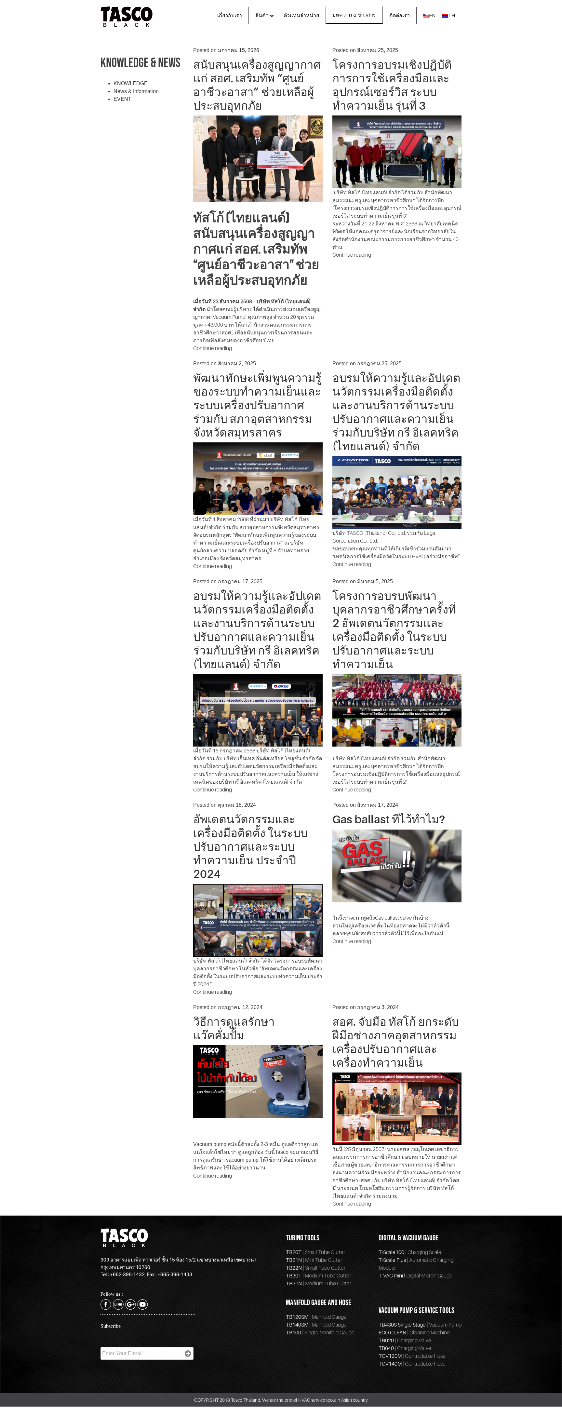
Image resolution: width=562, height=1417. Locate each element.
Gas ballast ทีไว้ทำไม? (388, 819)
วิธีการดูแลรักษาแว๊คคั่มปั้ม (234, 1028)
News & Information (136, 91)
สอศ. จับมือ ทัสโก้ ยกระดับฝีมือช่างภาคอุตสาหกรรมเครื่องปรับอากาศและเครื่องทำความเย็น (395, 1042)
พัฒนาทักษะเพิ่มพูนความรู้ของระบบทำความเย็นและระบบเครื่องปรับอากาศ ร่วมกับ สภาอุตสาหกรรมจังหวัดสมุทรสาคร (257, 405)
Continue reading (212, 348)
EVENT (122, 99)
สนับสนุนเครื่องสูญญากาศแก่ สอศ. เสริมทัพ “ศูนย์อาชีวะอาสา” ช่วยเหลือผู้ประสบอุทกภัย (257, 85)
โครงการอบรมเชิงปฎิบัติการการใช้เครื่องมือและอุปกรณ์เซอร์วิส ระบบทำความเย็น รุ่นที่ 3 (392, 85)
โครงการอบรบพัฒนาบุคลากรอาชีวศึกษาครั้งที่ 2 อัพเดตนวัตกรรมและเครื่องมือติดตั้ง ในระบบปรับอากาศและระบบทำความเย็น (394, 630)
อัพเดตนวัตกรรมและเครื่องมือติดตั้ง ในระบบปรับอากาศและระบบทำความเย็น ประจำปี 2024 (250, 846)
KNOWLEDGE (131, 83)
